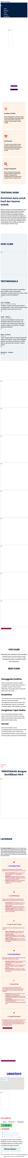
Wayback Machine (22, 1154)
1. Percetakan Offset (14, 866)
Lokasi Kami (14, 1073)
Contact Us (6, 16)
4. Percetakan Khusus (14, 954)
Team (5, 12)
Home (5, 8)
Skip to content (5, 1)
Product (6, 14)
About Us (6, 10)
